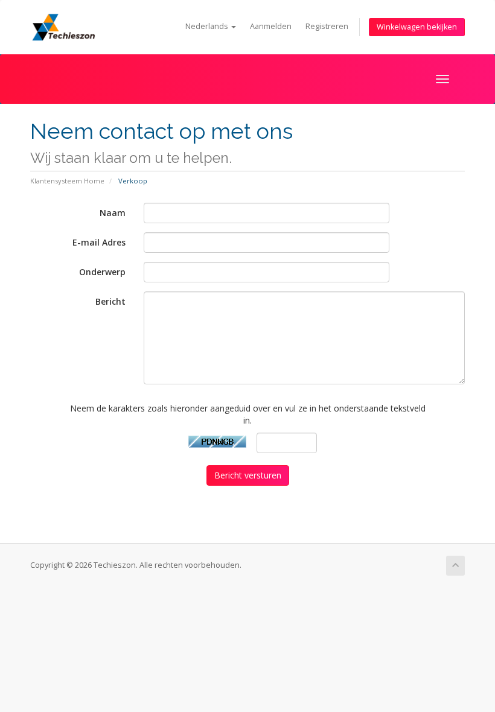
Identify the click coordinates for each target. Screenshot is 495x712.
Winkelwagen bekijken (417, 27)
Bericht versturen (247, 475)
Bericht (110, 301)
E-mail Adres (99, 242)
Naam (113, 212)
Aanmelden (271, 26)
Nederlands (207, 26)
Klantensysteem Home (67, 180)
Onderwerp (102, 272)
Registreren (326, 26)
